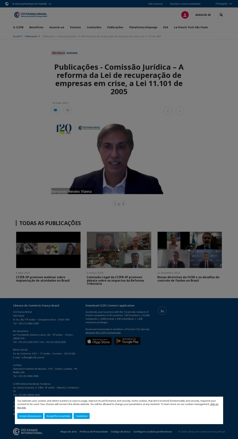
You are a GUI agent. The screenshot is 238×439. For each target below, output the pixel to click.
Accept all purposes (30, 416)
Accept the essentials (58, 416)
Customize (82, 416)
